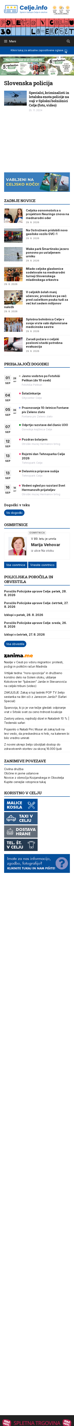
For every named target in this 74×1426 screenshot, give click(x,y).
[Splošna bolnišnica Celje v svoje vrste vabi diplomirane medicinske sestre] (13, 325)
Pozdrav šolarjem (34, 439)
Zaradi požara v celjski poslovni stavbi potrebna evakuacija (44, 342)
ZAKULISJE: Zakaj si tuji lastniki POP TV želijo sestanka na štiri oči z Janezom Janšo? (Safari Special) (35, 697)
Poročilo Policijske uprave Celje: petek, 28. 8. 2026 (35, 593)
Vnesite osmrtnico (42, 565)
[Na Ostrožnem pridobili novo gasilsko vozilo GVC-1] (13, 235)
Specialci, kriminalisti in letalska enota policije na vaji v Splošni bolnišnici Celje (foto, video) (49, 98)
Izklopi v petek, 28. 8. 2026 (23, 615)
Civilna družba (13, 769)
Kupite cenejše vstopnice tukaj (25, 782)
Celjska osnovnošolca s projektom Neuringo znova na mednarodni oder (47, 214)
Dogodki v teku (17, 505)
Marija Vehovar (45, 544)
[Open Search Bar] (68, 41)
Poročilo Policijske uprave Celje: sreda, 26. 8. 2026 (35, 624)
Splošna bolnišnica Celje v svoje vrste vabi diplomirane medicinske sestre (46, 323)
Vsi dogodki (14, 512)
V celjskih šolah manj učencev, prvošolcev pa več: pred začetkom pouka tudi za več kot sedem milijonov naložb (36, 299)
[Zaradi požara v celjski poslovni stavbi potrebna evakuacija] (13, 344)
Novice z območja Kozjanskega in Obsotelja (34, 777)
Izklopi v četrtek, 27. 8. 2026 (24, 634)
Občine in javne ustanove (21, 773)
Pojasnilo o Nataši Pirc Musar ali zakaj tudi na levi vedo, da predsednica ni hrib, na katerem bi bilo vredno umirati (36, 734)
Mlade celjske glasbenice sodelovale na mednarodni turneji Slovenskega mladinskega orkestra (45, 274)
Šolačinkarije (31, 393)
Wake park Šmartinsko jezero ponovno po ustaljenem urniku (47, 252)
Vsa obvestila (15, 644)
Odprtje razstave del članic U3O (45, 425)
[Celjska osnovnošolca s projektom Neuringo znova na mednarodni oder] (13, 216)
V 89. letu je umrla (43, 538)
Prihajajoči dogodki (26, 363)
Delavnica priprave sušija (40, 471)
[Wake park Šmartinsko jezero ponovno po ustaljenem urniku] (13, 254)
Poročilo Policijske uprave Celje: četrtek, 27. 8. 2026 (36, 604)
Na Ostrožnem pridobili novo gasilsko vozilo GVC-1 (47, 232)
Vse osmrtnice (15, 565)
